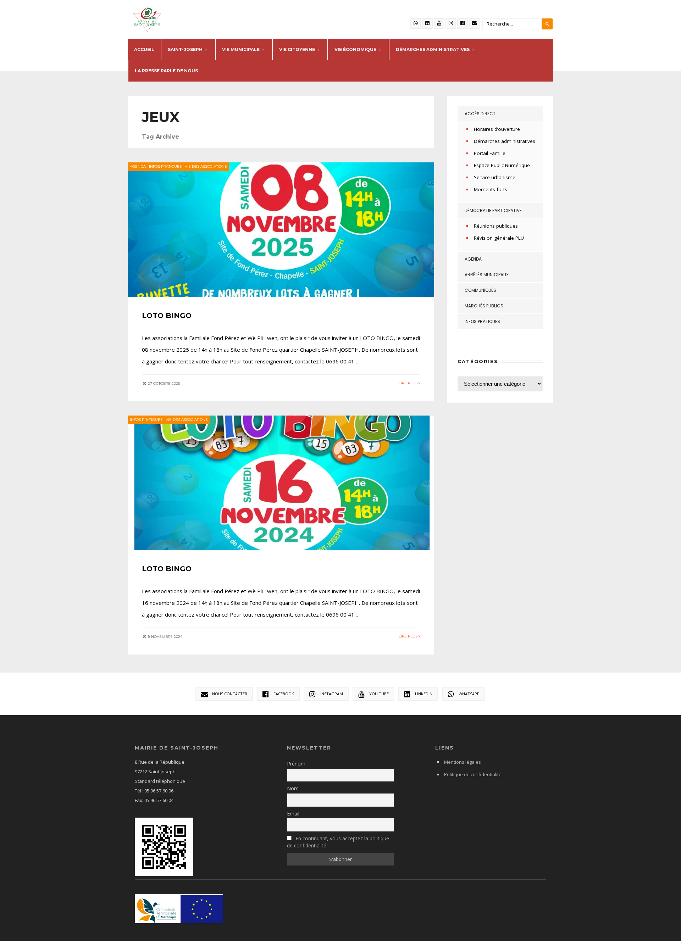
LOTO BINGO (167, 315)
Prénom (296, 763)
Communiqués (480, 290)
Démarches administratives (504, 141)
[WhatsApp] (415, 23)
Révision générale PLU (499, 238)
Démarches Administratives (433, 49)
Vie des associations (206, 166)
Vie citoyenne (297, 49)
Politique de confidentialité (473, 774)
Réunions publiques (496, 226)
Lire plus (409, 383)
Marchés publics (484, 306)
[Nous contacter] (474, 23)
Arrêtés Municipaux (487, 275)
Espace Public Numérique (502, 165)
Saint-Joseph (185, 49)
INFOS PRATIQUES (165, 166)
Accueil (144, 49)
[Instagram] (450, 23)
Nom (293, 788)
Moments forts (490, 189)
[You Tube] (439, 23)
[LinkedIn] (427, 23)
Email (293, 813)
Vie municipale (241, 49)
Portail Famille (489, 153)
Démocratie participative (493, 210)
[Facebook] (462, 23)
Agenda (138, 166)
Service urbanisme (494, 177)
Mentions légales (462, 762)
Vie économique (355, 49)
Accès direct (480, 114)
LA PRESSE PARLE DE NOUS (166, 70)
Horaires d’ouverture (497, 129)
